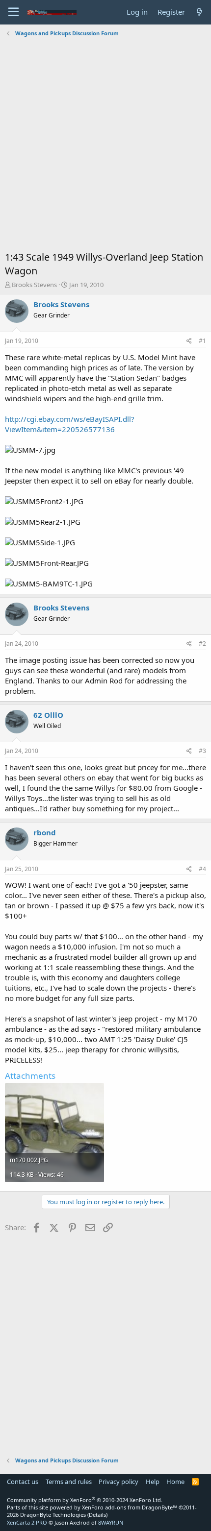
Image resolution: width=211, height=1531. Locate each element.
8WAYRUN (110, 1522)
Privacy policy (118, 1481)
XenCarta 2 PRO (27, 1522)
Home (175, 1481)
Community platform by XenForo (84, 1500)
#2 (202, 643)
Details (97, 1514)
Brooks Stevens (34, 284)
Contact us (22, 1481)
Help (152, 1481)
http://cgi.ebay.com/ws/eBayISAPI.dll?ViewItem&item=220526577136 (69, 424)
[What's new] (199, 12)
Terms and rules (69, 1481)
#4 (202, 869)
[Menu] (13, 12)
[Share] (189, 341)
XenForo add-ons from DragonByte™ (129, 1507)
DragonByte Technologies (53, 1514)
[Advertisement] (105, 145)
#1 (202, 341)
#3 (202, 751)
